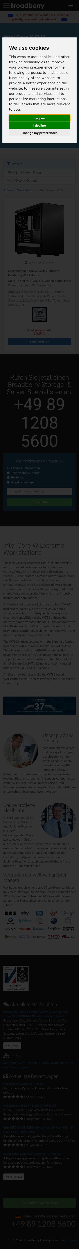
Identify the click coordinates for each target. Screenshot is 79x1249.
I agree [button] (39, 118)
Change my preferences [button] (39, 133)
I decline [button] (39, 125)
